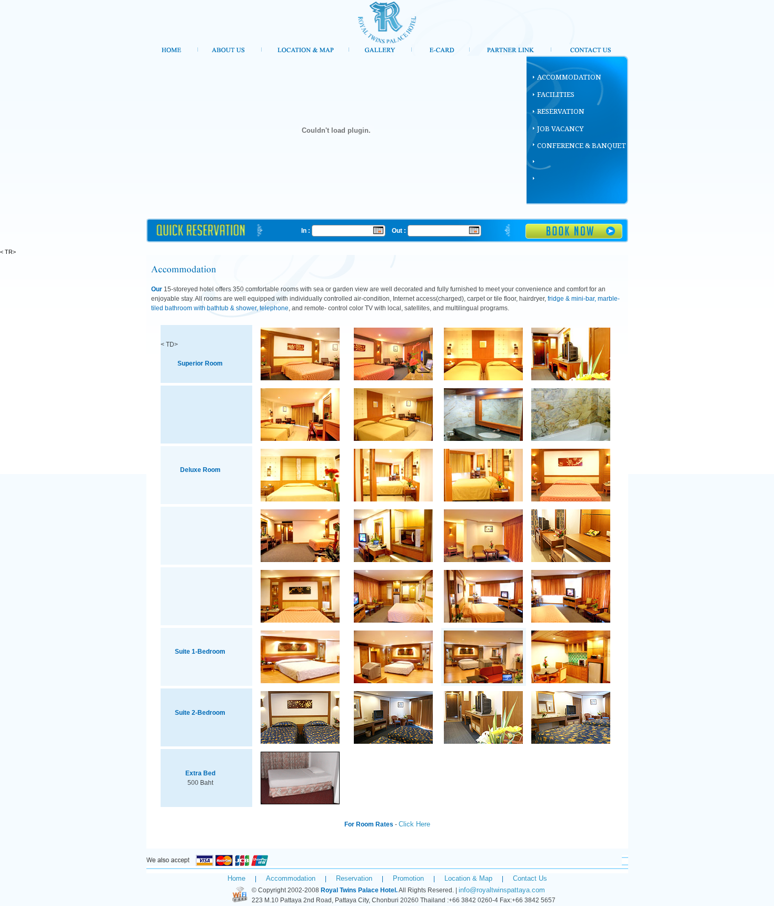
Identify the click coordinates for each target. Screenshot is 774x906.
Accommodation (290, 878)
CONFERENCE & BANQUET (581, 146)
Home (236, 878)
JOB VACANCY (560, 129)
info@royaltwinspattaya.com (502, 890)
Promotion (408, 878)
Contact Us (530, 878)
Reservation (354, 878)
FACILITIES (555, 95)
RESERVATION (560, 111)
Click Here (414, 824)
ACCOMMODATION (569, 77)
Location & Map (468, 878)
